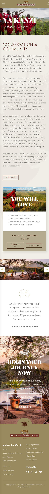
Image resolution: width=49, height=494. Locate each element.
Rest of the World (9, 461)
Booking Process (32, 445)
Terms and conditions (34, 452)
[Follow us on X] (36, 472)
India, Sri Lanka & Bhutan (12, 453)
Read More (11, 177)
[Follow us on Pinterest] (40, 472)
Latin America (8, 457)
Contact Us (25, 407)
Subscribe (7, 467)
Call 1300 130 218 (15, 245)
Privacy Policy (8, 474)
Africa (5, 449)
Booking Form (31, 448)
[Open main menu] (3, 4)
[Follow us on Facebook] (27, 472)
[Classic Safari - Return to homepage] (26, 4)
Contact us (34, 245)
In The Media (31, 460)
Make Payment (8, 471)
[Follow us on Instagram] (32, 472)
